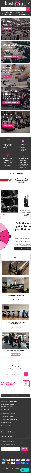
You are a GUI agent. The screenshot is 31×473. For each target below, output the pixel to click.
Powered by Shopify (15, 470)
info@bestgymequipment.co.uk (9, 419)
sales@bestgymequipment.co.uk (21, 14)
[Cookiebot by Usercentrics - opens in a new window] (22, 215)
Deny (15, 257)
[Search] (28, 9)
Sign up (24, 448)
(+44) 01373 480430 (18, 13)
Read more (15, 299)
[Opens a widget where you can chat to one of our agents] (24, 470)
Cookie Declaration (6, 426)
